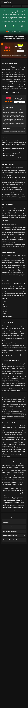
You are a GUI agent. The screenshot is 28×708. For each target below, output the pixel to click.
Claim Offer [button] (19, 102)
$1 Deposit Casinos (16, 6)
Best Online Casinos (6, 6)
